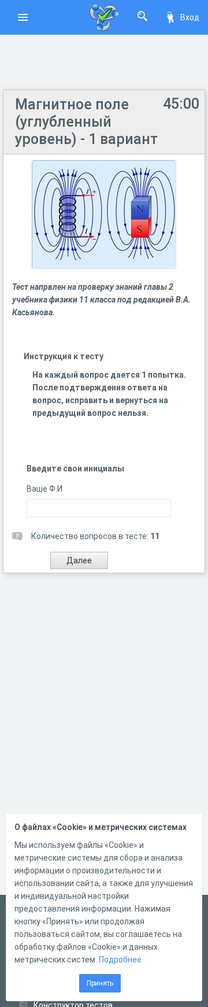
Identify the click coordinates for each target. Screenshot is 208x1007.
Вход (189, 17)
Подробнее (120, 959)
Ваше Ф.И (44, 488)
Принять (100, 983)
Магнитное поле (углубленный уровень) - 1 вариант (86, 121)
